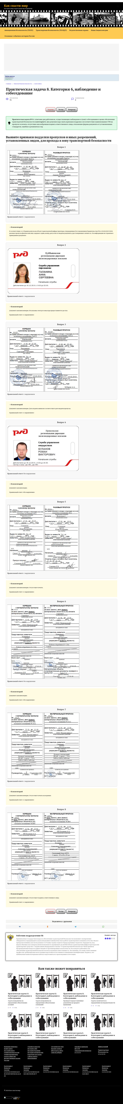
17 (9, 1074)
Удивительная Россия (11, 1052)
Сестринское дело (57, 1047)
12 (17, 1072)
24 (5, 1076)
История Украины (34, 1050)
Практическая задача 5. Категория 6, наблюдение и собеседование (103, 1035)
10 (14, 1072)
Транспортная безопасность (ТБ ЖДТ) (51, 30)
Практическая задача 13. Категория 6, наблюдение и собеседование (20, 996)
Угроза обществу (10, 1056)
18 (11, 1074)
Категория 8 (106, 1066)
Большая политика (10, 1047)
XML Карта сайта (57, 1050)
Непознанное (32, 1058)
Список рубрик (56, 1052)
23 (20, 1074)
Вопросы (7, 1068)
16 (8, 1074)
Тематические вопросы (83, 1050)
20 (14, 1074)
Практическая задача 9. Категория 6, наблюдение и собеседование (20, 1035)
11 (15, 1072)
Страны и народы (34, 1047)
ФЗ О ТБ (77, 1048)
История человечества (35, 1052)
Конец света (8, 1048)
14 (4, 1074)
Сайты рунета (32, 1056)
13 (19, 1072)
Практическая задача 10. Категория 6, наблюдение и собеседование (103, 996)
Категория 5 (47, 1066)
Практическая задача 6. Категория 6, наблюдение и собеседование (75, 1035)
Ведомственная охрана (78, 30)
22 (18, 1074)
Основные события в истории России (20, 36)
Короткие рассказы (35, 1054)
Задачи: (7, 1070)
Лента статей (103, 1047)
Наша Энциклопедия (99, 30)
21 (16, 1074)
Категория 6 (67, 1066)
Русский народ (9, 1050)
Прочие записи (56, 1048)
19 (13, 1074)
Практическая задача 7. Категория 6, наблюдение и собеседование (48, 1035)
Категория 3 (8, 1066)
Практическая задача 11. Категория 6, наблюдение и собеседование (75, 996)
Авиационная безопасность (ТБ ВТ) (19, 30)
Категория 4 (28, 1066)
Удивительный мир (11, 1054)
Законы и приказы (81, 1047)
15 (6, 1074)
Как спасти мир (16, 6)
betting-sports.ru (9, 77)
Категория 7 (86, 1066)
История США (32, 1048)
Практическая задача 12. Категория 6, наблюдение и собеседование (48, 996)
